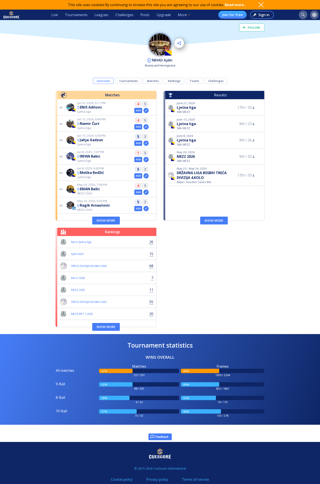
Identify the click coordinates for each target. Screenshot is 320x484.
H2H (138, 110)
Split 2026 (77, 254)
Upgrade (164, 14)
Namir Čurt (89, 123)
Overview (103, 81)
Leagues (101, 14)
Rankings (174, 81)
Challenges (124, 14)
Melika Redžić (92, 172)
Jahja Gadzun (91, 140)
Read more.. (235, 4)
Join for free (232, 14)
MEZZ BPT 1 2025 (82, 314)
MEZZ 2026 (186, 156)
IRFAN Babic (90, 156)
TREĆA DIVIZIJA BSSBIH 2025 (89, 302)
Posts (145, 14)
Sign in (263, 14)
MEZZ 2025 (78, 290)
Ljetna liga (186, 107)
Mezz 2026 (78, 278)
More (182, 14)
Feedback (161, 436)
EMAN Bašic (90, 189)
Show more (105, 220)
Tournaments (76, 14)
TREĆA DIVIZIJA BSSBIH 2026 (89, 266)
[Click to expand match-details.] (146, 110)
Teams (194, 81)
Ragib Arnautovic (95, 205)
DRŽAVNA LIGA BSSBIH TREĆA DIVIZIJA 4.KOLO (202, 175)
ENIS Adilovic (91, 107)
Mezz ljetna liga (81, 242)
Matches (153, 81)
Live (54, 14)
